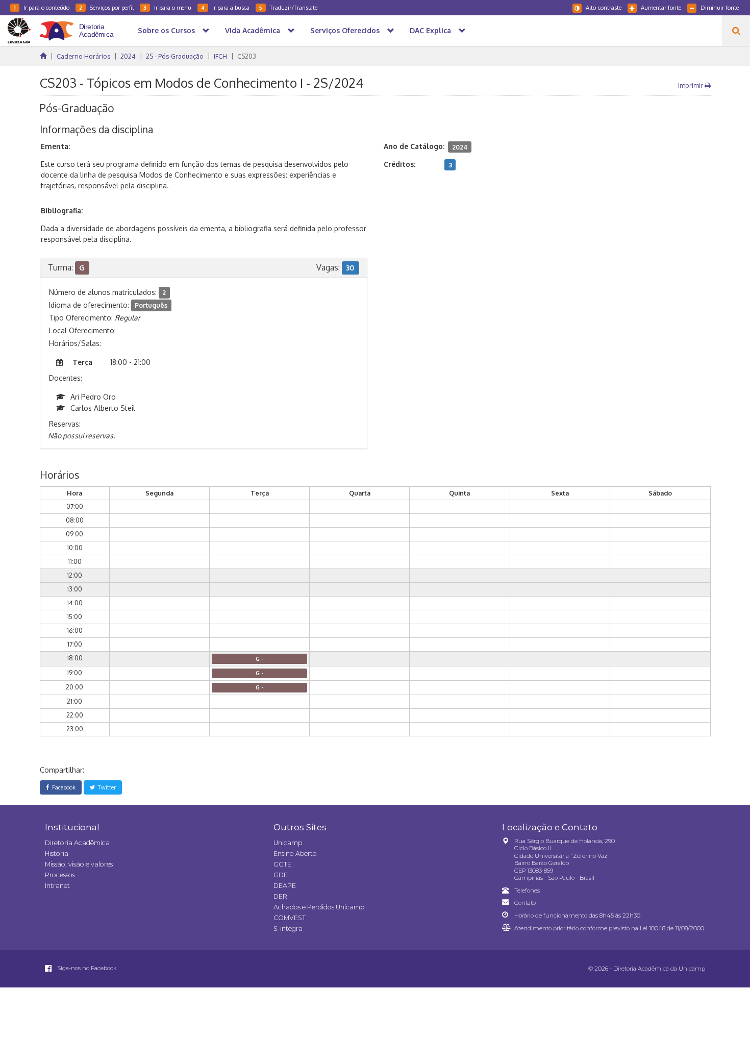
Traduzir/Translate (288, 7)
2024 (128, 56)
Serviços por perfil (106, 7)
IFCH (220, 56)
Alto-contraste (603, 7)
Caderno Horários (83, 56)
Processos (60, 875)
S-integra (288, 928)
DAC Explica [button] (430, 30)
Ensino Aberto (295, 853)
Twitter (105, 787)
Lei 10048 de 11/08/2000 (672, 928)
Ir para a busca (225, 7)
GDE (280, 875)
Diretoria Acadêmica (77, 843)
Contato (525, 902)
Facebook (62, 787)
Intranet (57, 885)
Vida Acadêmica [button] (252, 30)
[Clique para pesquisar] (736, 30)
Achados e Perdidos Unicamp (318, 907)
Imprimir (691, 85)
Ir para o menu (167, 7)
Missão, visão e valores (79, 864)
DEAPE (284, 885)
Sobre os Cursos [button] (166, 30)
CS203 (246, 56)
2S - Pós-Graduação (175, 56)
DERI (281, 896)
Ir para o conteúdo (41, 7)
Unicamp (287, 843)
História (56, 853)
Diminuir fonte (720, 7)
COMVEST (289, 918)
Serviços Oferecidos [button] (345, 30)
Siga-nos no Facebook (86, 968)
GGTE (282, 864)
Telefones (527, 890)
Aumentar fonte (661, 7)
